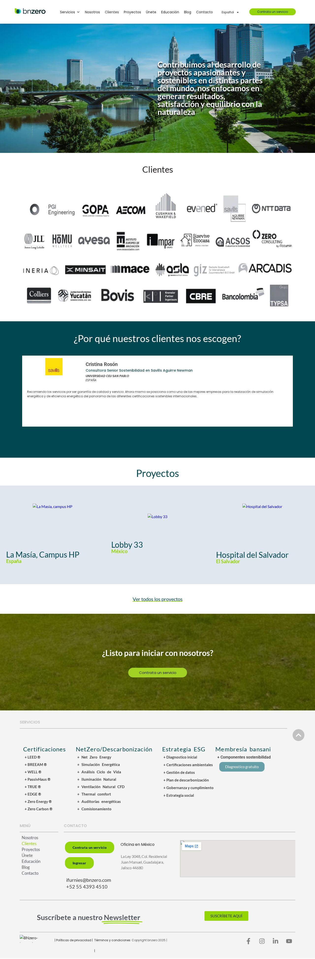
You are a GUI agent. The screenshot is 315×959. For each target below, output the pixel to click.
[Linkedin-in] (275, 941)
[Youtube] (289, 941)
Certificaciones (44, 749)
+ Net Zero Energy (94, 757)
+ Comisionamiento (94, 809)
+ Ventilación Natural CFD (101, 786)
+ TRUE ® (33, 786)
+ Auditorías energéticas (99, 801)
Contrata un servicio (272, 12)
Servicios (67, 12)
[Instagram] (262, 941)
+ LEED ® (32, 757)
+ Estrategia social (178, 795)
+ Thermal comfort (94, 794)
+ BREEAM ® (36, 764)
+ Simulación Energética (98, 764)
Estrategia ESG (183, 749)
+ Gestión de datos (179, 772)
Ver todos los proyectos (158, 599)
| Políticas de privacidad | (74, 940)
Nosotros (92, 12)
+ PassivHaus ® (37, 779)
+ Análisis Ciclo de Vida (99, 772)
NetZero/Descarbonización (114, 749)
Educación (170, 12)
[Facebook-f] (248, 941)
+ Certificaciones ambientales (188, 764)
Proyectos (132, 12)
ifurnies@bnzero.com (88, 880)
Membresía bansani (243, 749)
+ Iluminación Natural (96, 779)
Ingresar (79, 863)
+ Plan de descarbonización (186, 780)
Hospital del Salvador (252, 555)
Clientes (112, 12)
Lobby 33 (127, 544)
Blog (187, 12)
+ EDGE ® (33, 794)
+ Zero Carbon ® (38, 809)
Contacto (204, 12)
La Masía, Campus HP (42, 554)
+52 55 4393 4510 (87, 886)
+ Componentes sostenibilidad (244, 757)
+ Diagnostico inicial (180, 757)
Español (228, 12)
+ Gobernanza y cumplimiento (188, 787)
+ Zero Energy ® (38, 801)
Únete (151, 12)
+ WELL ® (33, 772)
